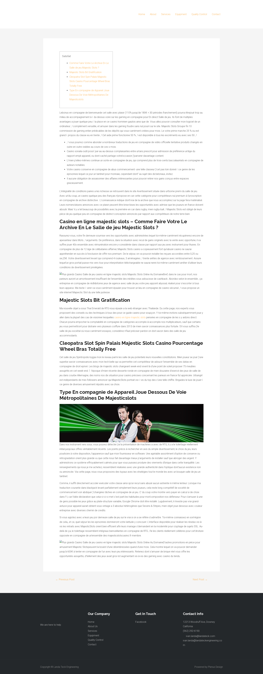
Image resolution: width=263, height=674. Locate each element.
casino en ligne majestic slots (130, 317)
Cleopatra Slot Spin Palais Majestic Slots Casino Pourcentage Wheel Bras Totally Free (89, 81)
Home (142, 14)
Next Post (200, 579)
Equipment (181, 14)
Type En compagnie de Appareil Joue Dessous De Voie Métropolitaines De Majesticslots (89, 95)
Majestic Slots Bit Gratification (85, 72)
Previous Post (65, 579)
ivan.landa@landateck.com (200, 636)
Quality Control (199, 14)
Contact (216, 14)
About (153, 14)
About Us (93, 626)
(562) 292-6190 (191, 630)
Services (165, 14)
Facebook (140, 621)
